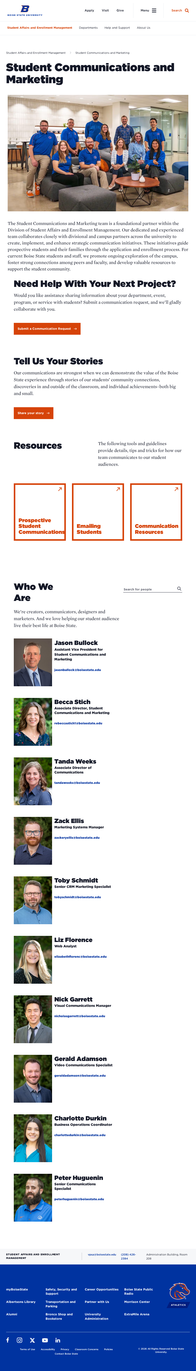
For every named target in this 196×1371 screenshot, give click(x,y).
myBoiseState (17, 1289)
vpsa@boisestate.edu (102, 1254)
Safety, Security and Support (61, 1292)
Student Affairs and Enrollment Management (39, 27)
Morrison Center (137, 1302)
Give (120, 10)
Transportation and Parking (61, 1304)
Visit (105, 10)
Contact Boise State (66, 1353)
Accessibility (48, 1349)
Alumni (11, 1314)
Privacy (65, 1349)
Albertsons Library (21, 1302)
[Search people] (179, 588)
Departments (88, 27)
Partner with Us (97, 1302)
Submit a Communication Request (44, 329)
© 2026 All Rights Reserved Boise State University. (161, 1350)
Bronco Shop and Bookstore (59, 1316)
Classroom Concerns (86, 1349)
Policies (108, 1349)
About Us (143, 27)
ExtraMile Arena (136, 1314)
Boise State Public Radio (138, 1292)
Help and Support (117, 27)
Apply (89, 10)
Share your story (31, 413)
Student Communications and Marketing (102, 52)
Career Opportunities (101, 1289)
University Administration (96, 1316)
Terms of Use (27, 1349)
